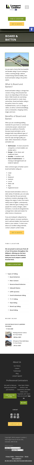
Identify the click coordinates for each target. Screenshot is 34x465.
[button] (31, 29)
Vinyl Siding (13, 303)
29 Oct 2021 (17, 345)
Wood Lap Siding (15, 306)
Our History (17, 366)
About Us (17, 362)
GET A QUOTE (17, 24)
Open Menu (27, 7)
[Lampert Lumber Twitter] (18, 415)
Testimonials (17, 371)
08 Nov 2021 (17, 337)
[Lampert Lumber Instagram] (15, 415)
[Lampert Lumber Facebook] (12, 415)
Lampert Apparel (17, 376)
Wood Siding (14, 310)
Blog (17, 373)
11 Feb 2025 (9, 329)
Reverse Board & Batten (17, 284)
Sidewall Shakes (15, 288)
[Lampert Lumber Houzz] (18, 417)
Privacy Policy (10, 456)
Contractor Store (10, 395)
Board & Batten (15, 277)
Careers (17, 368)
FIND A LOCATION (16, 19)
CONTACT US (15, 424)
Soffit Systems (14, 292)
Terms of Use (19, 456)
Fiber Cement (14, 280)
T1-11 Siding (14, 299)
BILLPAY (23, 402)
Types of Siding (13, 274)
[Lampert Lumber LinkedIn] (12, 417)
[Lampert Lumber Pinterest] (15, 417)
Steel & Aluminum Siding (18, 295)
